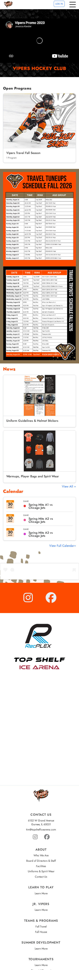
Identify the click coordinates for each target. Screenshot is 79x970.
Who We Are (41, 855)
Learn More (41, 893)
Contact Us (41, 877)
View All (68, 486)
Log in (59, 4)
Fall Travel (41, 926)
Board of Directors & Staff (41, 861)
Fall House (41, 932)
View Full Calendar (61, 545)
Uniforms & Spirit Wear (41, 871)
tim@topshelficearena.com (41, 829)
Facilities (41, 866)
